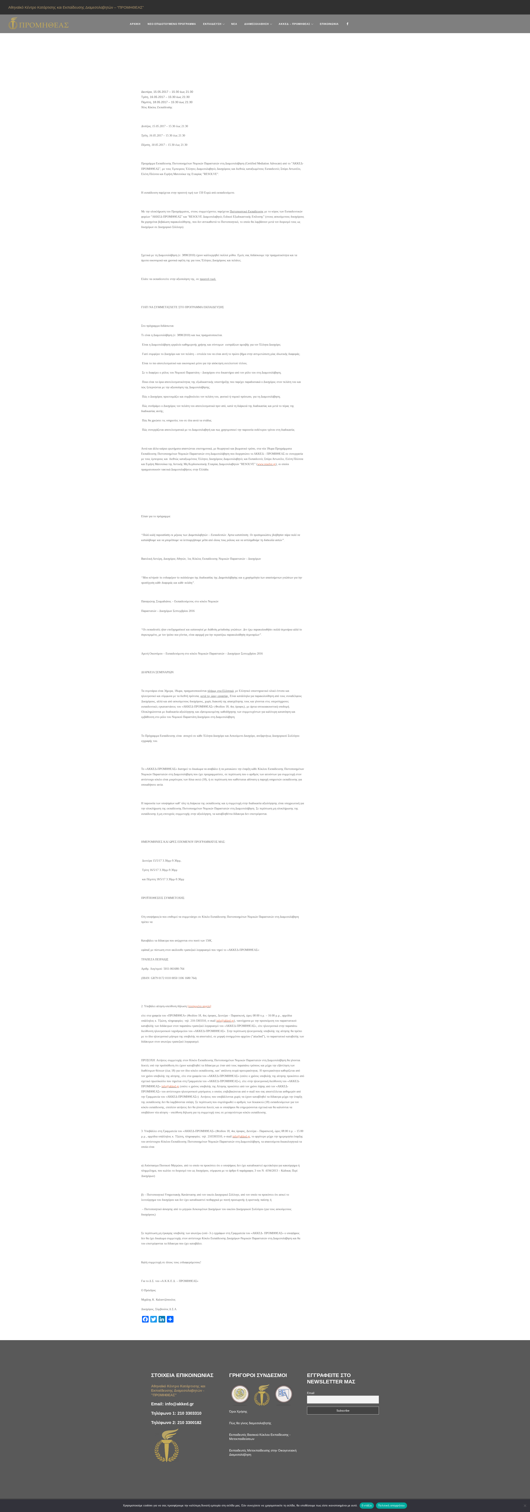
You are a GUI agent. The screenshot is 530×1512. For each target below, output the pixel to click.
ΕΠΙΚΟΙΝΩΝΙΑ (329, 24)
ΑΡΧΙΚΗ (135, 24)
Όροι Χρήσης (238, 1411)
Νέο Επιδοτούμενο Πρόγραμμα (172, 24)
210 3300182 (189, 1422)
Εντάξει (367, 1505)
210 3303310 (189, 1413)
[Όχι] (525, 1506)
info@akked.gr (179, 1404)
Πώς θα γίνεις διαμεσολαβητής (250, 1423)
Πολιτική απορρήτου (391, 1505)
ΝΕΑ (234, 24)
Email (310, 1393)
